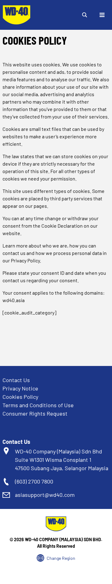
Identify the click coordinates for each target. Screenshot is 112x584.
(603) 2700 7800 (34, 481)
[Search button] (84, 14)
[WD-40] (16, 15)
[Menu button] (102, 14)
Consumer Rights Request (35, 413)
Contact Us (16, 380)
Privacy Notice (20, 388)
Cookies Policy (20, 396)
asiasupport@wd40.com (45, 494)
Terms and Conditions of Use (38, 405)
